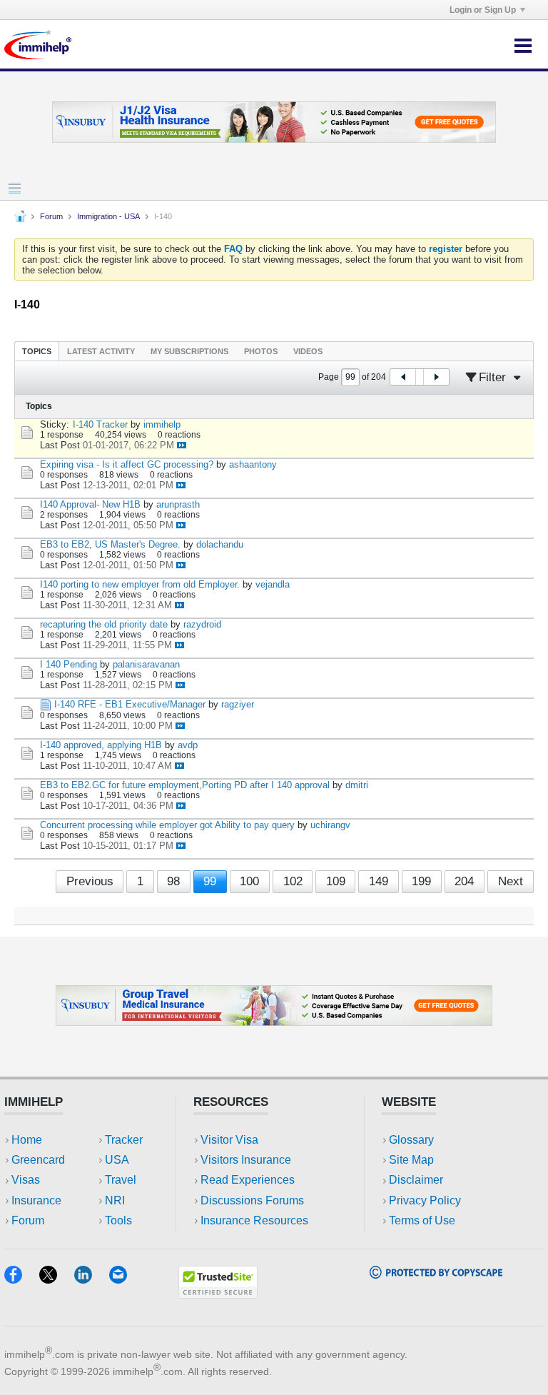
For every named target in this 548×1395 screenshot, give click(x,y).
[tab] (36, 351)
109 (335, 881)
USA (117, 1160)
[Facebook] (21, 1278)
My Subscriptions (189, 351)
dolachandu (219, 544)
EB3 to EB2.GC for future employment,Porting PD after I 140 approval (185, 785)
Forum (51, 216)
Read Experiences (248, 1180)
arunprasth (178, 504)
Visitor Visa (229, 1140)
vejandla (272, 584)
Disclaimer (416, 1180)
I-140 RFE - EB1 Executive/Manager (130, 704)
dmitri (356, 785)
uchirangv (330, 825)
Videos (308, 351)
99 (209, 881)
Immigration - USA (108, 216)
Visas (25, 1180)
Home (26, 1140)
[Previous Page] (403, 377)
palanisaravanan (146, 664)
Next (510, 881)
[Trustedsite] (218, 1293)
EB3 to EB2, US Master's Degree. (110, 544)
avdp (188, 745)
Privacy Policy (425, 1200)
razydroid (202, 624)
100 (249, 881)
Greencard (38, 1160)
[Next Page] (436, 377)
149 (378, 881)
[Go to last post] (181, 445)
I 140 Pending (68, 664)
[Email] (125, 1278)
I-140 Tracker (100, 424)
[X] (56, 1278)
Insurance (36, 1200)
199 (421, 881)
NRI (115, 1200)
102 (293, 881)
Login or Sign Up (483, 10)
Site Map (411, 1160)
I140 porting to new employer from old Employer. (140, 584)
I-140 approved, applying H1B (101, 745)
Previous (89, 881)
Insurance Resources (254, 1220)
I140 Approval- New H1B (90, 504)
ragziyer (237, 704)
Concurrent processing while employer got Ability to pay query (167, 825)
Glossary (411, 1140)
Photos (261, 351)
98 (173, 881)
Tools (118, 1220)
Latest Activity (101, 351)
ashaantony (253, 464)
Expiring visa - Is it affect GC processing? (126, 464)
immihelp (162, 424)
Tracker (124, 1140)
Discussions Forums (252, 1200)
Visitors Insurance (246, 1160)
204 (464, 881)
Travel (120, 1180)
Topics (36, 351)
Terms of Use (422, 1220)
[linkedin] (91, 1278)
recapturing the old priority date (104, 624)
